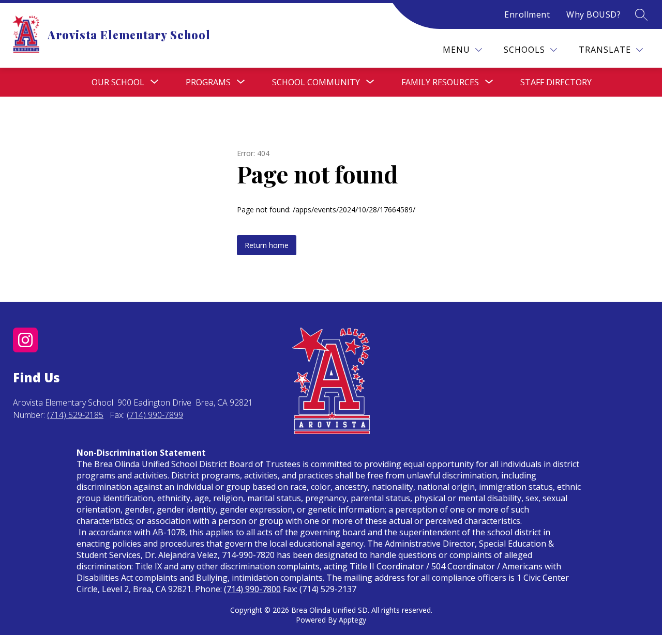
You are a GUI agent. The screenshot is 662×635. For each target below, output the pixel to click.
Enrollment (527, 14)
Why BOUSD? (593, 14)
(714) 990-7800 (252, 589)
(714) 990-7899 (155, 415)
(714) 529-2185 (75, 415)
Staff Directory (556, 82)
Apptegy (352, 620)
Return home (267, 245)
